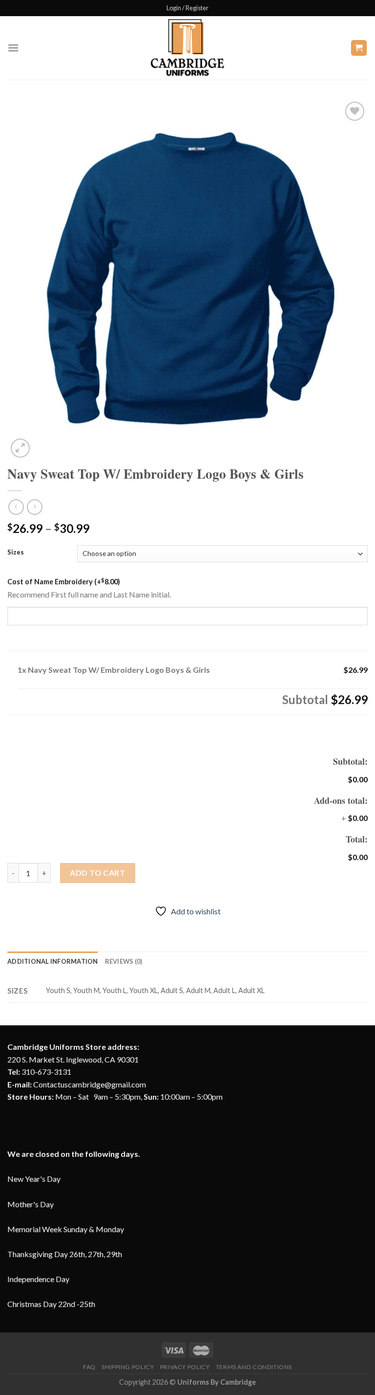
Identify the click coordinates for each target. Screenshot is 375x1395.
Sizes (15, 552)
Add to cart (97, 872)
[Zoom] (20, 448)
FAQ (89, 1367)
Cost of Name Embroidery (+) (63, 581)
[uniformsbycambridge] (187, 48)
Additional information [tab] (52, 961)
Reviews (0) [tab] (124, 961)
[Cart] (359, 48)
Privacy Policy (185, 1367)
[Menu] (13, 48)
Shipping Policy (128, 1367)
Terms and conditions (254, 1367)
